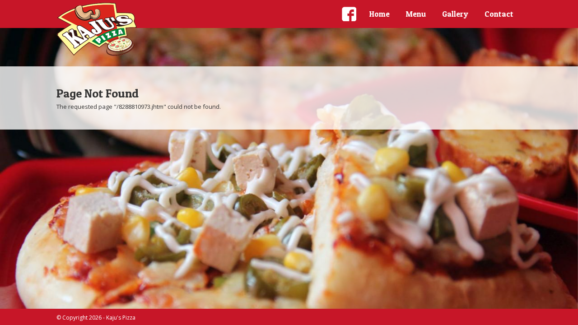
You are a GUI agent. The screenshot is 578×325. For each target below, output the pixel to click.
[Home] (97, 29)
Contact (499, 14)
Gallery (455, 14)
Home (379, 14)
